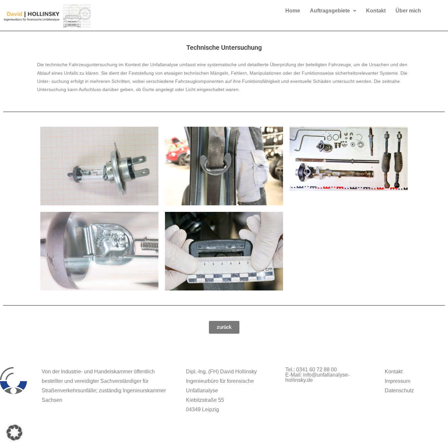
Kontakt (376, 10)
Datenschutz (399, 390)
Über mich (408, 10)
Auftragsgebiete (330, 10)
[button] (333, 10)
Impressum (397, 381)
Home (292, 10)
